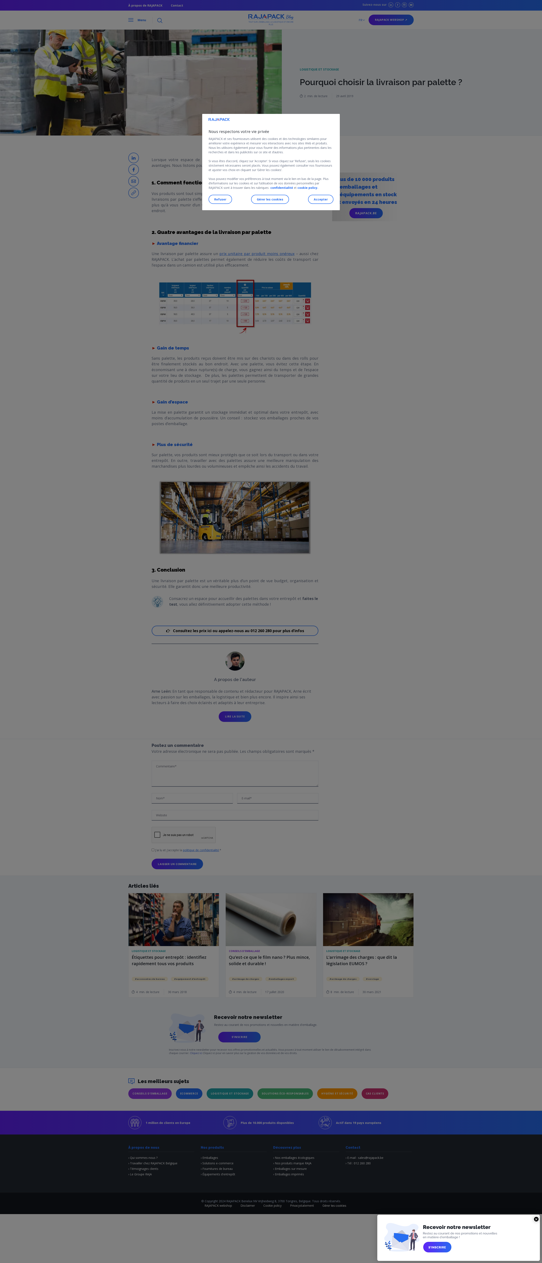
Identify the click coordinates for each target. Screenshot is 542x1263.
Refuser (220, 199)
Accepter (321, 199)
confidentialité (281, 188)
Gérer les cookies (270, 199)
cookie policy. (307, 188)
